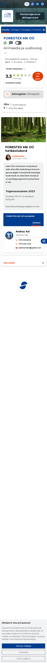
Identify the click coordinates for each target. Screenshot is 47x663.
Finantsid (36, 30)
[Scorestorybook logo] (3, 4)
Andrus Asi (23, 231)
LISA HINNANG (38, 76)
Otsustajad (26, 30)
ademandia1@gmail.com (29, 248)
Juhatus (36, 222)
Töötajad (15, 30)
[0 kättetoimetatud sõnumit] (11, 43)
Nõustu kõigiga (23, 646)
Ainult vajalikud (23, 658)
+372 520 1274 (24, 244)
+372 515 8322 (24, 240)
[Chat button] (32, 4)
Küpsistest (23, 652)
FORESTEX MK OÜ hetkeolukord (19, 149)
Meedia (5, 30)
